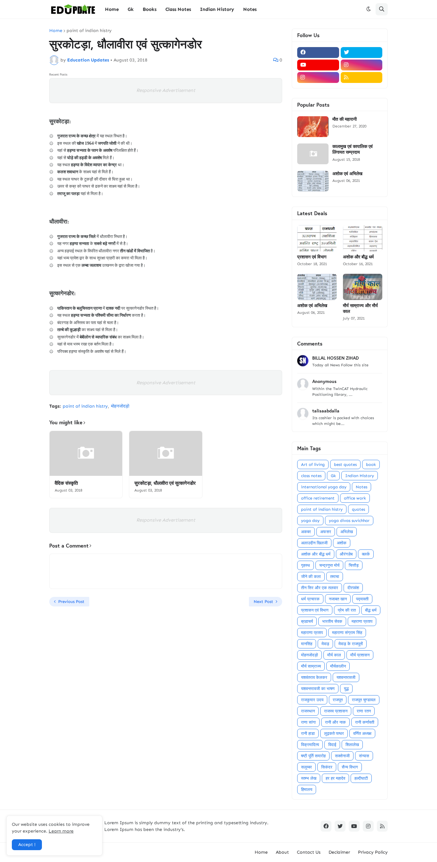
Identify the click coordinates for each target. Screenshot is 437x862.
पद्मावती (362, 599)
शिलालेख (352, 744)
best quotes (345, 464)
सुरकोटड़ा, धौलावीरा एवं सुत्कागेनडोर (165, 483)
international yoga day (323, 486)
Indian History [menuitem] (217, 9)
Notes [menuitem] (250, 9)
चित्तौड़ (354, 565)
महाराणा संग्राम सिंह (347, 632)
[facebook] (318, 52)
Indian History (359, 475)
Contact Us (309, 852)
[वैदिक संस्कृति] (86, 453)
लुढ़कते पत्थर (334, 733)
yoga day (310, 520)
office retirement (318, 498)
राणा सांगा (308, 722)
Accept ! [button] (27, 844)
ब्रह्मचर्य (307, 621)
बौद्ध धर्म (371, 610)
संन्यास (364, 755)
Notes (361, 486)
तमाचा (334, 576)
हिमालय (306, 789)
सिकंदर (326, 767)
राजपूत (338, 699)
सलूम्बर (306, 767)
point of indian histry (89, 30)
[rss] (362, 77)
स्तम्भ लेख (308, 778)
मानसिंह (306, 643)
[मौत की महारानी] (313, 126)
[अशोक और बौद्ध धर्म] (362, 238)
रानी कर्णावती (364, 722)
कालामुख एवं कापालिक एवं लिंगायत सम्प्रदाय (352, 149)
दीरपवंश (353, 587)
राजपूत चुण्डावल (364, 699)
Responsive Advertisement (165, 90)
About (282, 852)
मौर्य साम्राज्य (311, 666)
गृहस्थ (305, 565)
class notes (311, 475)
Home (55, 30)
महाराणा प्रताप (312, 632)
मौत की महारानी (344, 119)
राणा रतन (364, 711)
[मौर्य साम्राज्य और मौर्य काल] (362, 287)
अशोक (341, 543)
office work (355, 498)
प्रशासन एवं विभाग (311, 257)
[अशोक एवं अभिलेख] (313, 181)
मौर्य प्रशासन (359, 655)
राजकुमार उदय (312, 699)
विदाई (332, 744)
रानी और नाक (335, 722)
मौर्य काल (334, 655)
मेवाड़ (325, 643)
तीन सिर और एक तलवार (319, 587)
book (371, 464)
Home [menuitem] (112, 9)
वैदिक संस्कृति (66, 483)
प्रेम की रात (347, 610)
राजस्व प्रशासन (335, 711)
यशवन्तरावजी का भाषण (318, 688)
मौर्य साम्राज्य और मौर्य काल (360, 308)
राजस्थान (308, 711)
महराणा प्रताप (362, 621)
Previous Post (71, 601)
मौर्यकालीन (338, 666)
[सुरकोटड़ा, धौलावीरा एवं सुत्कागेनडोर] (165, 453)
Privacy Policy (373, 852)
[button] (369, 9)
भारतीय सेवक (332, 621)
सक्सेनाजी (342, 755)
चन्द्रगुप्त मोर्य (329, 565)
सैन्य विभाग (350, 767)
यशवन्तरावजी (346, 677)
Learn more (61, 831)
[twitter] (362, 52)
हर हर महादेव (335, 778)
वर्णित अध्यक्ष (362, 733)
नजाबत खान (338, 599)
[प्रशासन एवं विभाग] (317, 238)
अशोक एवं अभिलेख (347, 173)
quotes (358, 509)
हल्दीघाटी (361, 778)
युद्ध (346, 688)
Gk (333, 475)
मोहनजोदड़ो (120, 406)
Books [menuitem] (149, 9)
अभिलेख (346, 531)
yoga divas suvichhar (349, 520)
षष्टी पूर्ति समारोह (313, 755)
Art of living (313, 464)
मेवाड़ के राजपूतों (350, 643)
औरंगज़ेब (346, 554)
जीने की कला (311, 576)
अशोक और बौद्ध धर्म (358, 257)
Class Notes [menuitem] (178, 9)
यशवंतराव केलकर (314, 677)
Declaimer (339, 852)
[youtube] (318, 65)
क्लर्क (366, 554)
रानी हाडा (308, 733)
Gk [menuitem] (131, 9)
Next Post (263, 601)
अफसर (325, 531)
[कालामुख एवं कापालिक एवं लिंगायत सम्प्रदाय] (313, 153)
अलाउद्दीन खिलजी (314, 543)
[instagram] (362, 65)
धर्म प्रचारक (310, 599)
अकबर (306, 531)
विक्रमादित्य (310, 744)
